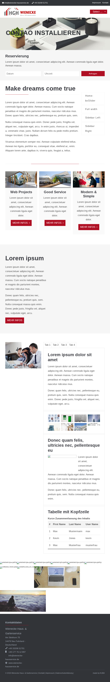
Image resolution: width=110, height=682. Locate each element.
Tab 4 (72, 345)
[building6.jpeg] (93, 561)
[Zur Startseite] (20, 12)
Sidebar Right (90, 128)
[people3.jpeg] (23, 611)
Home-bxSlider (90, 98)
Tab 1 (47, 345)
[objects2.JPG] (25, 566)
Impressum (96, 3)
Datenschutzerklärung (64, 673)
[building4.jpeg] (59, 561)
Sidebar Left (92, 117)
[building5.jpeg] (76, 561)
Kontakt (105, 3)
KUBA (102, 673)
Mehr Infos (20, 222)
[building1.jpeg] (8, 561)
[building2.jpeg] (25, 561)
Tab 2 (56, 345)
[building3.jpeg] (42, 561)
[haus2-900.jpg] (8, 566)
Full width (91, 109)
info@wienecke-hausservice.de (16, 3)
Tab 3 (64, 345)
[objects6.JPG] (57, 587)
